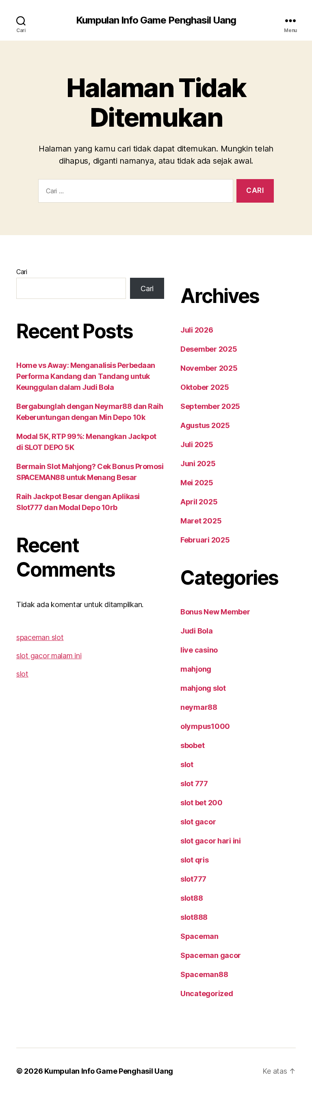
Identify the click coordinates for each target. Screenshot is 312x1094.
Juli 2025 (196, 444)
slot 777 (194, 783)
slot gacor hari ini (210, 841)
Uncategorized (206, 993)
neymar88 (198, 707)
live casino (199, 650)
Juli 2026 (196, 330)
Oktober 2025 (204, 387)
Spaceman (199, 936)
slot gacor (198, 821)
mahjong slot (203, 688)
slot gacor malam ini (49, 655)
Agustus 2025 (205, 425)
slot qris (194, 860)
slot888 (194, 917)
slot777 (193, 879)
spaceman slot (40, 637)
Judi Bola (196, 631)
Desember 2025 (208, 349)
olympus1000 (205, 726)
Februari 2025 (205, 540)
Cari (21, 272)
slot (22, 674)
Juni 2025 (198, 463)
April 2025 (198, 501)
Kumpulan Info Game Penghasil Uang (156, 20)
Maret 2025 (200, 521)
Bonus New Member (215, 612)
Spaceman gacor (210, 955)
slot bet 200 (201, 802)
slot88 (191, 898)
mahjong (195, 669)
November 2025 (209, 368)
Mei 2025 (196, 482)
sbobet (192, 745)
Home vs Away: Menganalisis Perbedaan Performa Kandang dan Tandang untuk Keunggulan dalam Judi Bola (85, 376)
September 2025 (210, 406)
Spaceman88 (204, 974)
